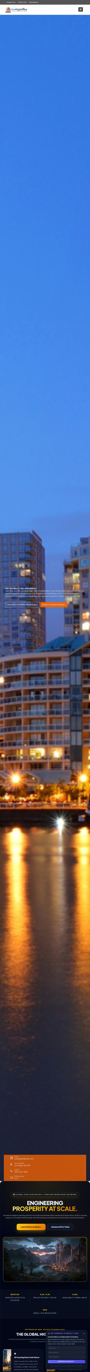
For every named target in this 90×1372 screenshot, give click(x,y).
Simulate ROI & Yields (60, 1227)
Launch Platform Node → (31, 1227)
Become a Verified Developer (22, 604)
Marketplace (33, 2)
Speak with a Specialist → (66, 1361)
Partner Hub (22, 2)
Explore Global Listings (53, 604)
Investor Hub (11, 2)
